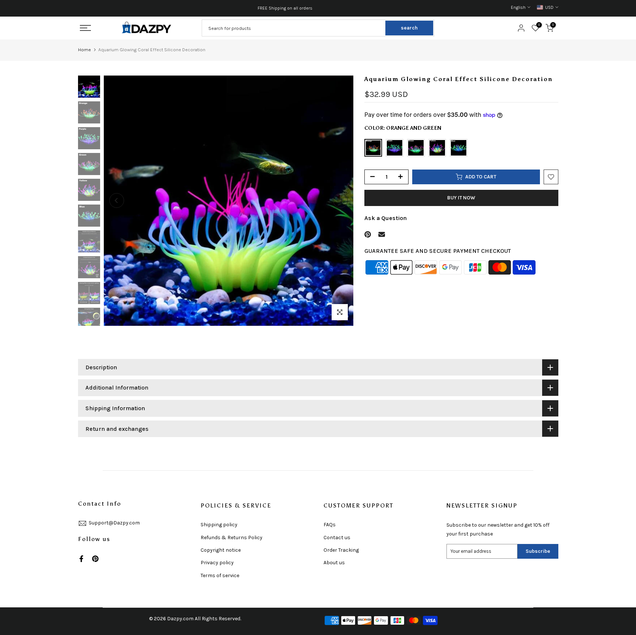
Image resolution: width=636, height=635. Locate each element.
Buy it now (461, 198)
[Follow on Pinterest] (95, 558)
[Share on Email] (381, 234)
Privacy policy (217, 562)
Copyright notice (221, 550)
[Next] (340, 200)
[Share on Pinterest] (367, 234)
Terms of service (220, 575)
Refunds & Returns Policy (231, 537)
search (409, 28)
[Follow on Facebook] (81, 558)
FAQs (330, 524)
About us (334, 562)
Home (84, 49)
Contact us (337, 537)
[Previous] (116, 200)
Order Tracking (341, 550)
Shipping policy (219, 524)
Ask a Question (385, 217)
